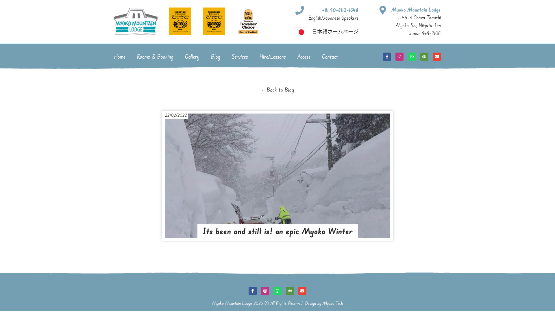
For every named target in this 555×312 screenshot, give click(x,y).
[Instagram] (399, 57)
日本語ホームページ (335, 31)
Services (240, 56)
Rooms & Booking (155, 56)
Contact (330, 56)
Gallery (192, 56)
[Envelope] (437, 57)
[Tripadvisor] (424, 57)
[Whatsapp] (412, 57)
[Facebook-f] (387, 57)
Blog (215, 56)
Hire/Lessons (273, 56)
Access (303, 56)
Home (119, 56)
